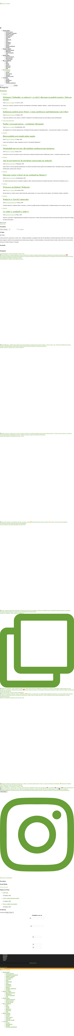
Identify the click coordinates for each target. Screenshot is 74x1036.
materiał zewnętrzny (10, 214)
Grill (7, 54)
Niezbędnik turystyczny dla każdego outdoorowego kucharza (28, 148)
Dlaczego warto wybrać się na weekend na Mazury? (25, 175)
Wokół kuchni (6, 70)
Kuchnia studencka (10, 46)
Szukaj (15, 85)
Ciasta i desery (9, 32)
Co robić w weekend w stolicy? (16, 211)
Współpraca (8, 80)
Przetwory (8, 43)
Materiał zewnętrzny (10, 115)
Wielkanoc (8, 51)
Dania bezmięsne (10, 56)
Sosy (7, 41)
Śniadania (8, 42)
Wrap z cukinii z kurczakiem (10, 904)
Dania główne (9, 35)
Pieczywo (8, 67)
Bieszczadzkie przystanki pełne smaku (19, 136)
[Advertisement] (37, 14)
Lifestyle (8, 75)
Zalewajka (5, 892)
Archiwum (2, 912)
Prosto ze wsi (9, 59)
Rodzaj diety (6, 55)
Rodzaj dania (6, 30)
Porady (7, 72)
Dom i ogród (9, 73)
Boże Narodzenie (10, 50)
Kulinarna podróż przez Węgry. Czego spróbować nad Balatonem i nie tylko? (36, 112)
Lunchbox (8, 37)
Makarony (8, 66)
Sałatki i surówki (10, 34)
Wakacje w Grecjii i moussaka (16, 199)
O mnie (7, 79)
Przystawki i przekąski (11, 33)
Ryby (7, 68)
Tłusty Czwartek (10, 52)
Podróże (8, 71)
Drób (7, 62)
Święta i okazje (7, 49)
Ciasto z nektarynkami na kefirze (11, 898)
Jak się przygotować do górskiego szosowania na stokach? (27, 161)
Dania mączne (9, 58)
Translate (21, 229)
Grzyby (7, 64)
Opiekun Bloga (32, 963)
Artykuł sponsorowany (11, 202)
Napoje (7, 45)
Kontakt (8, 81)
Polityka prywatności (11, 83)
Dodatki (8, 47)
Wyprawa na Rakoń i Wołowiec (16, 187)
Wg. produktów (7, 60)
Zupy (7, 38)
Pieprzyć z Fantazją (10, 102)
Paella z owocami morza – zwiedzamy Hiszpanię (23, 124)
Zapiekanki (8, 39)
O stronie (5, 77)
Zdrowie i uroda (9, 76)
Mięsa (7, 63)
